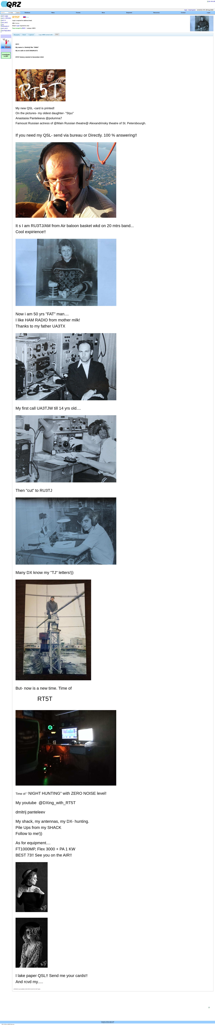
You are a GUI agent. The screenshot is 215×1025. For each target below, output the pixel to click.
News (53, 12)
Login (208, 12)
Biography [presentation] (17, 34)
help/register (192, 10)
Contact (183, 12)
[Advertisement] (110, 1007)
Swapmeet (129, 12)
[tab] (17, 34)
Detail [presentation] (24, 34)
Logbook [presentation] (31, 34)
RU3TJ (23, 28)
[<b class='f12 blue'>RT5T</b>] (201, 31)
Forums (78, 12)
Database (27, 12)
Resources (156, 12)
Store (103, 12)
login (185, 10)
